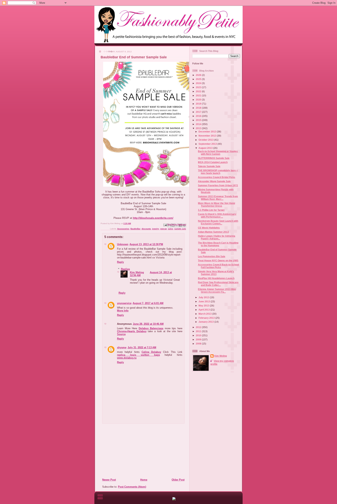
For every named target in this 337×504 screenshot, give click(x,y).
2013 (199, 128)
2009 (199, 339)
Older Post (178, 479)
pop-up (163, 229)
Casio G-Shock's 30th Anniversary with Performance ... (217, 215)
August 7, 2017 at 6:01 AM (148, 303)
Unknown (122, 244)
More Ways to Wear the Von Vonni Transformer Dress (216, 204)
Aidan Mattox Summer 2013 (213, 232)
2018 (199, 107)
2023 (199, 87)
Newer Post (109, 479)
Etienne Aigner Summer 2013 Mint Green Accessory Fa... (217, 290)
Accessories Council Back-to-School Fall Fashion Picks (218, 266)
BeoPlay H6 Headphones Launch (216, 278)
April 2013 (204, 309)
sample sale (180, 229)
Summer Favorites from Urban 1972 (218, 185)
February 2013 (207, 318)
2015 (199, 120)
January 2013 (206, 321)
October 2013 (206, 139)
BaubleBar (135, 229)
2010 (199, 335)
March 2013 (205, 313)
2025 (199, 79)
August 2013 (206, 148)
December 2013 (208, 131)
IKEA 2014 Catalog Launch (213, 162)
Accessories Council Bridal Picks (216, 177)
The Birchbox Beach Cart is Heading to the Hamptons (218, 244)
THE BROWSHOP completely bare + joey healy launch (218, 171)
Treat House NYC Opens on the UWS (218, 260)
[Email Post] (165, 225)
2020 (199, 99)
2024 (199, 83)
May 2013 (204, 305)
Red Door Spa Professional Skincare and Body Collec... (218, 283)
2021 (199, 95)
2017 (199, 112)
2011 (199, 331)
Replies (125, 269)
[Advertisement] (126, 450)
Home (143, 479)
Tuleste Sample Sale (209, 166)
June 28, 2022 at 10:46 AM (148, 323)
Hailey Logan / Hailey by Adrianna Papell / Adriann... (216, 237)
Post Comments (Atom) (132, 486)
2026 (199, 75)
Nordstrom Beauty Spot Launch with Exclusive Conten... (218, 222)
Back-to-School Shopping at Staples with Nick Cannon (218, 152)
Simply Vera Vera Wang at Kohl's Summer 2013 (216, 272)
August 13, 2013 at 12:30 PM (146, 244)
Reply (120, 262)
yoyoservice (124, 303)
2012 (199, 327)
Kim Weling (137, 272)
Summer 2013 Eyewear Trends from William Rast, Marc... (218, 197)
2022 (199, 91)
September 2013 (208, 144)
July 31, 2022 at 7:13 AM (142, 347)
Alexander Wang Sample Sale (214, 181)
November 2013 (208, 135)
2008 (199, 343)
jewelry (155, 229)
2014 (199, 124)
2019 (199, 103)
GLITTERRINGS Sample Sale (214, 158)
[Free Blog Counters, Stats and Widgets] (174, 499)
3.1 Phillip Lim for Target (211, 210)
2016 (199, 116)
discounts (146, 229)
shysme (121, 347)
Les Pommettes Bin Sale (211, 256)
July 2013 (204, 297)
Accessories (123, 229)
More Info (123, 310)
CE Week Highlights (209, 227)
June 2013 (205, 301)
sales (170, 229)
